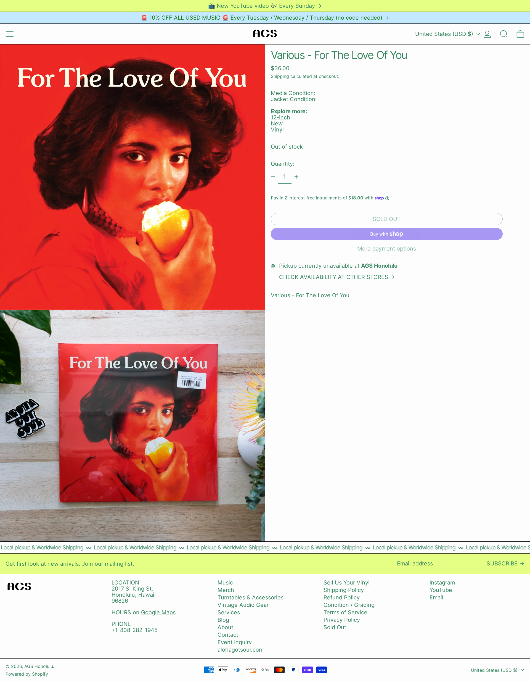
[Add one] (296, 176)
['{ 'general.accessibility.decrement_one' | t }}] (273, 176)
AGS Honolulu (38, 666)
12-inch (280, 117)
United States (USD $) (445, 34)
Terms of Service (345, 612)
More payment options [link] (386, 249)
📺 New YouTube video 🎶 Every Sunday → (265, 5)
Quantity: (283, 163)
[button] (504, 34)
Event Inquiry (235, 642)
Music (225, 582)
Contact (228, 634)
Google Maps (158, 612)
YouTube (441, 590)
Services (229, 612)
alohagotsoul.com (241, 649)
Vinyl (277, 129)
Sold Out (335, 627)
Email (436, 597)
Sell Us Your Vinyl (347, 582)
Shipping (280, 76)
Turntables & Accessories (250, 597)
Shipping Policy (344, 590)
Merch (226, 590)
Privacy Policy (342, 620)
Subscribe (502, 563)
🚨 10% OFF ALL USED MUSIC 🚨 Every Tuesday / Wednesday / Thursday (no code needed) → (265, 17)
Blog (223, 620)
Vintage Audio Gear (243, 605)
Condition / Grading (349, 605)
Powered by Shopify (27, 674)
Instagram (442, 583)
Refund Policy (342, 597)
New (277, 123)
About (225, 627)
